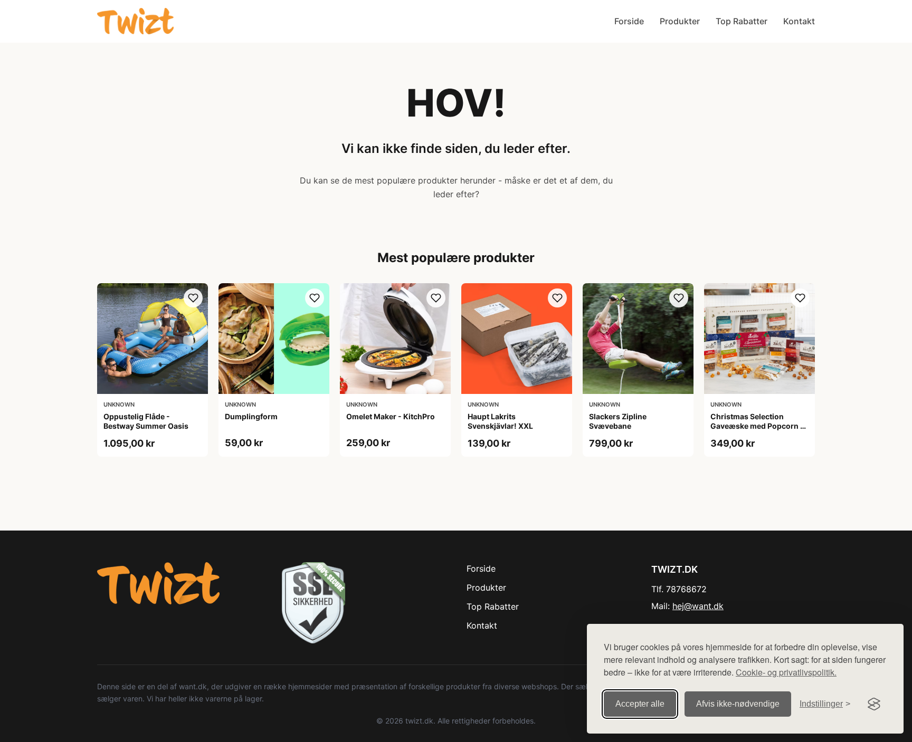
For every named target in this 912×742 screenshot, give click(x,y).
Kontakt (799, 21)
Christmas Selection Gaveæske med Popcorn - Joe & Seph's (757, 426)
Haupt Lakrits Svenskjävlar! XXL (500, 421)
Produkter (680, 21)
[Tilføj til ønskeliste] (193, 297)
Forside (629, 21)
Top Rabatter (741, 21)
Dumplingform (251, 416)
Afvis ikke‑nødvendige (738, 703)
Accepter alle (639, 703)
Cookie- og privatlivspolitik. (786, 672)
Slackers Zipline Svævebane (618, 421)
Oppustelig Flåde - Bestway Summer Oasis (145, 421)
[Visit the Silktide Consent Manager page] (874, 704)
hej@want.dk (698, 606)
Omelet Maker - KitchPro (390, 416)
